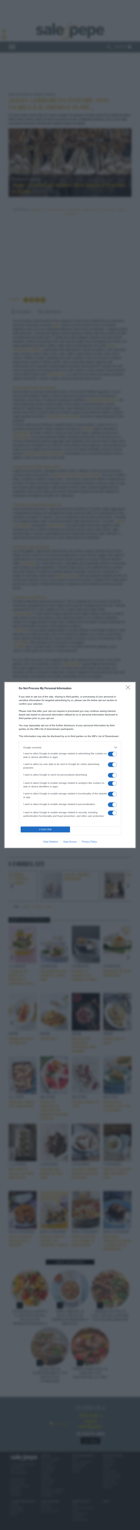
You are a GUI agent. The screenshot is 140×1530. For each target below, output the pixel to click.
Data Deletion (50, 841)
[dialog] (70, 765)
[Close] (129, 688)
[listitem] (70, 747)
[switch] (112, 754)
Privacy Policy (89, 841)
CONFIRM (45, 829)
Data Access (70, 841)
